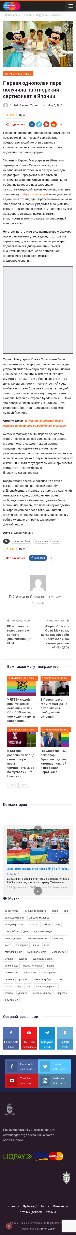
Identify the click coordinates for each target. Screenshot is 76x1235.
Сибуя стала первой (34, 194)
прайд (50, 965)
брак (66, 910)
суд (18, 986)
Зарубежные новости (18, 73)
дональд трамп (13, 938)
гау (58, 924)
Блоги (45, 1206)
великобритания (14, 917)
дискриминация (43, 931)
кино (36, 945)
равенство (30, 972)
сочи (59, 979)
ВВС (69, 65)
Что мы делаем (31, 1212)
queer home (11, 910)
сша (28, 986)
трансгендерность (46, 986)
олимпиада (11, 965)
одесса (23, 958)
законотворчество (38, 938)
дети (26, 931)
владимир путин (14, 924)
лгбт (46, 945)
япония (56, 541)
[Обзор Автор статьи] (38, 583)
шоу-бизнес (11, 1000)
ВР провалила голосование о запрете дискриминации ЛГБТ (19, 634)
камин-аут (60, 938)
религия (9, 979)
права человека (32, 965)
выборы (46, 924)
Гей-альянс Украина (35, 910)
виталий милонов (39, 917)
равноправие (48, 972)
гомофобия (11, 931)
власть (33, 924)
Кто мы (51, 1212)
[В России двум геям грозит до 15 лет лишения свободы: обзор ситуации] (55, 686)
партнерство (41, 541)
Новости (13, 1206)
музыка (9, 958)
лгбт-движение (13, 952)
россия (23, 979)
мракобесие (59, 952)
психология (11, 972)
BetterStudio (48, 1228)
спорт (8, 986)
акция (55, 910)
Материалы (61, 1206)
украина (22, 993)
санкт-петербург (42, 979)
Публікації (30, 1206)
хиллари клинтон (42, 993)
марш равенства (36, 952)
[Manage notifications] (9, 1226)
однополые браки (21, 541)
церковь (62, 993)
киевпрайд (21, 945)
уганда (9, 993)
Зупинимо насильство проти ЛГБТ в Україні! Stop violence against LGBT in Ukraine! (38, 868)
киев (7, 945)
